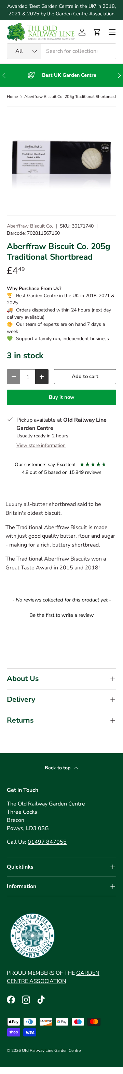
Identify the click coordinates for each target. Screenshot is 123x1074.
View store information (41, 445)
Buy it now (61, 397)
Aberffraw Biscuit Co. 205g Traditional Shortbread (70, 97)
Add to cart (85, 376)
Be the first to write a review (61, 615)
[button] (97, 32)
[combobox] (61, 51)
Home (12, 97)
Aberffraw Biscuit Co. (30, 226)
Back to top (58, 768)
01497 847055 (47, 842)
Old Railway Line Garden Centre (51, 1050)
